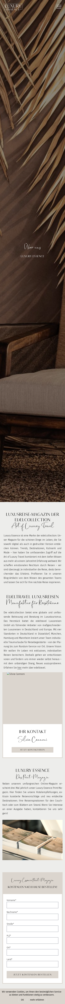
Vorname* (11, 900)
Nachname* (12, 912)
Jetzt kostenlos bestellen (32, 974)
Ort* (9, 947)
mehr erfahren (37, 1000)
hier (19, 667)
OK (22, 1000)
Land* (9, 959)
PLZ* (9, 935)
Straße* (10, 924)
